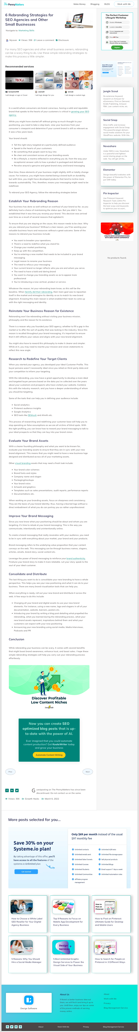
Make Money (79, 4)
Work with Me (124, 4)
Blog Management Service (116, 1008)
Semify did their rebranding (38, 292)
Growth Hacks (32, 798)
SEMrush (32, 415)
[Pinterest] (20, 1026)
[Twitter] (11, 1026)
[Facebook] (7, 1026)
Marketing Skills (26, 30)
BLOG (107, 4)
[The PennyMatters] (14, 4)
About (106, 994)
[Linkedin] (16, 1026)
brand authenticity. (76, 558)
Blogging (95, 4)
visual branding (23, 463)
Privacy (107, 1003)
